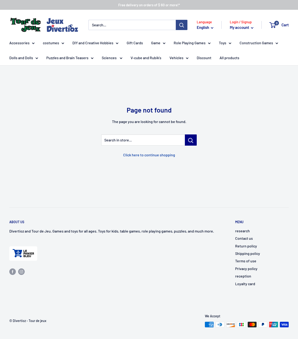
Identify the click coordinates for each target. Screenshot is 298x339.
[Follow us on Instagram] (21, 271)
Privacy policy (246, 268)
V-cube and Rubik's (146, 57)
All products (229, 57)
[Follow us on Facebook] (12, 271)
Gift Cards (135, 43)
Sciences (109, 57)
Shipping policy (247, 253)
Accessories (19, 43)
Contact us (244, 238)
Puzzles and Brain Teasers (67, 57)
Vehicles (176, 57)
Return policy (246, 246)
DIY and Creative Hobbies (92, 43)
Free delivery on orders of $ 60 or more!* (149, 5)
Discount (204, 57)
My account (240, 27)
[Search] (181, 25)
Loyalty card (245, 283)
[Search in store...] (191, 140)
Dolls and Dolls (21, 57)
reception (243, 276)
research (242, 231)
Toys (222, 43)
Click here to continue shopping (149, 155)
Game (155, 43)
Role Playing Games (190, 43)
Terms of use (245, 261)
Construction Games (256, 43)
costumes (51, 43)
